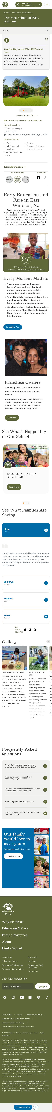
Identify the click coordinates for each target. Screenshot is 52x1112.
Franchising (7, 957)
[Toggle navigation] (47, 4)
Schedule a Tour (23, 1107)
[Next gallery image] (48, 641)
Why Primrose (12, 921)
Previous (1, 91)
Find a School (12, 948)
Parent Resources (14, 934)
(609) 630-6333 (10, 132)
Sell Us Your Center (10, 961)
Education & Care (15, 928)
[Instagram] (44, 177)
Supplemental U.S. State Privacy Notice (16, 1019)
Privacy (19, 1015)
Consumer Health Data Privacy (13, 1023)
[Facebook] (38, 177)
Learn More (14, 487)
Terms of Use (6, 1015)
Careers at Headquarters (13, 969)
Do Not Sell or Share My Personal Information (18, 1027)
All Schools (7, 13)
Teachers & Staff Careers (12, 965)
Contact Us (33, 971)
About (6, 941)
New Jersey (17, 13)
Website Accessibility (34, 1015)
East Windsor (28, 13)
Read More (11, 417)
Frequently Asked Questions (35, 966)
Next (50, 91)
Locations (32, 961)
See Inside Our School (26, 115)
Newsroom (32, 957)
